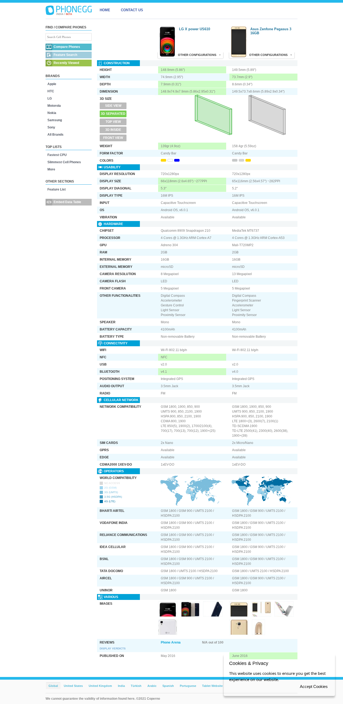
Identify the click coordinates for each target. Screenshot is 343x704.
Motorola (54, 106)
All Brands (55, 134)
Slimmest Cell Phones (64, 162)
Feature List (56, 189)
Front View (113, 138)
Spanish (168, 685)
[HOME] (69, 10)
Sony (51, 127)
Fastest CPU (57, 155)
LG (49, 98)
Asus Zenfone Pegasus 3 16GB (270, 31)
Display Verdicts (113, 648)
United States (73, 685)
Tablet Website (212, 685)
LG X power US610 (194, 29)
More (51, 169)
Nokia (51, 113)
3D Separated (113, 114)
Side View (113, 106)
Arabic (151, 685)
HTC (50, 91)
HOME (105, 10)
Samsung (54, 120)
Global (53, 685)
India (121, 685)
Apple (51, 84)
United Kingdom (100, 685)
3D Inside (113, 130)
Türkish (136, 685)
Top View (113, 122)
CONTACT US (132, 10)
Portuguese (188, 685)
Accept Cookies (314, 686)
